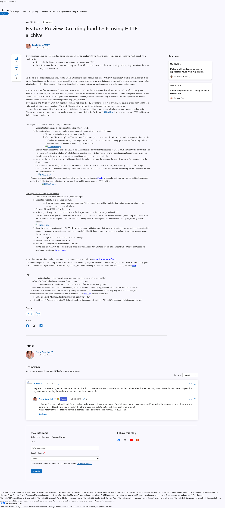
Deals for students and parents (178, 495)
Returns (186, 492)
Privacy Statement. (84, 463)
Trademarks (76, 506)
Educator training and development (151, 495)
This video (108, 112)
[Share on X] (34, 326)
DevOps (30, 313)
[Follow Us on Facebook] (118, 441)
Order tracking (195, 492)
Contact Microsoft (34, 506)
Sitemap (24, 506)
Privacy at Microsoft (60, 501)
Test (38, 313)
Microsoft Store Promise (9, 495)
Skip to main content (8, 1)
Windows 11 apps (129, 492)
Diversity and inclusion (86, 501)
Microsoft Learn (141, 498)
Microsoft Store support (173, 492)
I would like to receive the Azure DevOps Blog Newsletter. (61, 463)
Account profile (143, 492)
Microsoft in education (43, 495)
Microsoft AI (5, 498)
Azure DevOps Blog (30, 11)
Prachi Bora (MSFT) (41, 45)
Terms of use (67, 506)
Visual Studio (14, 501)
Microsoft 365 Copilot (91, 498)
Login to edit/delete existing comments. (62, 370)
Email (33, 441)
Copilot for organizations (70, 492)
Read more (43, 414)
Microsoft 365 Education (104, 495)
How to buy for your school (126, 495)
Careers (23, 501)
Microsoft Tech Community (184, 498)
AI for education (197, 495)
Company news (46, 501)
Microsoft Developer (126, 498)
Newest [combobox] (187, 375)
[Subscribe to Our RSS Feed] (137, 441)
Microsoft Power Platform (59, 498)
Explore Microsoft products (110, 492)
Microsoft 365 (42, 498)
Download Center (156, 492)
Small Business (106, 498)
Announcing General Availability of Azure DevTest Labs (189, 92)
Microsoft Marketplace (205, 498)
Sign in (4, 13)
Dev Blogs (15, 11)
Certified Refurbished (210, 492)
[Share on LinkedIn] (41, 326)
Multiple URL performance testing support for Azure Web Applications (187, 70)
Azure (115, 498)
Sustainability (110, 501)
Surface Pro (4, 492)
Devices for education (61, 495)
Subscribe (36, 471)
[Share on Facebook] (27, 326)
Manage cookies (54, 506)
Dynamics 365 (30, 498)
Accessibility (99, 501)
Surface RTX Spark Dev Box (49, 492)
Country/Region (38, 453)
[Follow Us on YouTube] (131, 441)
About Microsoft (32, 501)
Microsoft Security (17, 498)
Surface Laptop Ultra (30, 492)
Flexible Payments (27, 495)
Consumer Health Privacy (10, 506)
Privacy (45, 506)
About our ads (106, 506)
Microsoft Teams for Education (82, 495)
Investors (72, 501)
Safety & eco (87, 506)
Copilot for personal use (90, 492)
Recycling (96, 506)
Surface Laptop (15, 492)
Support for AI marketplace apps (160, 498)
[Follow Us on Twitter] (125, 441)
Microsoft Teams (76, 498)
